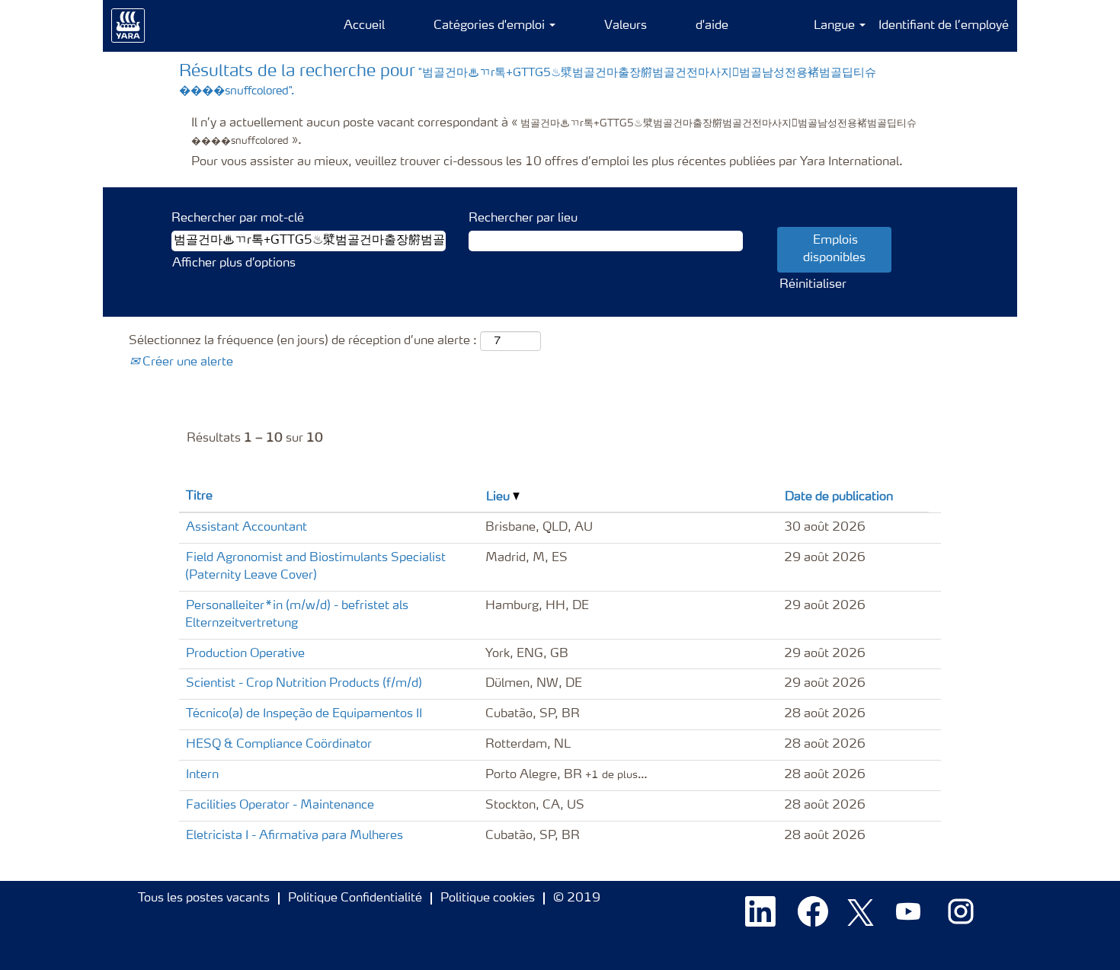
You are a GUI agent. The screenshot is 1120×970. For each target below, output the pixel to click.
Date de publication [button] (839, 497)
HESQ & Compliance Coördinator (279, 745)
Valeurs (625, 26)
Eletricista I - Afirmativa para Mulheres (294, 836)
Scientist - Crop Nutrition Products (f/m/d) (304, 684)
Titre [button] (199, 496)
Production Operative (245, 654)
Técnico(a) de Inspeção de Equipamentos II (304, 714)
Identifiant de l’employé (943, 26)
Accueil (364, 26)
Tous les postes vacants (204, 898)
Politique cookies (487, 898)
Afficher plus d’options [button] (234, 263)
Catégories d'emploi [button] (491, 26)
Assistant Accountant (246, 528)
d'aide (712, 26)
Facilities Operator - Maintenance (280, 805)
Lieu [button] (499, 497)
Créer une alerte (186, 362)
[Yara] (128, 26)
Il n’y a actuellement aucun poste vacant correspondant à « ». (554, 132)
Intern (202, 775)
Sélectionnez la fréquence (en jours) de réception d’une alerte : (303, 341)
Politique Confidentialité (355, 898)
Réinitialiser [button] (812, 285)
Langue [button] (836, 26)
